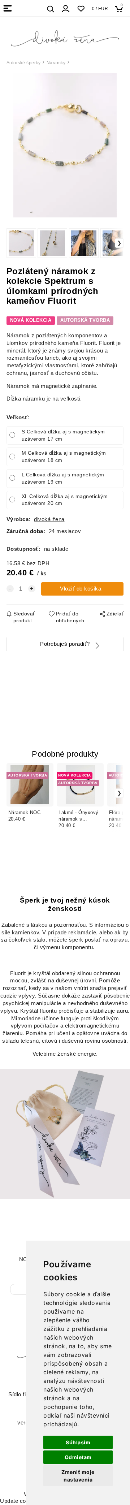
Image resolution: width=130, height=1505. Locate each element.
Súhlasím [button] (78, 1442)
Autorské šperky (23, 62)
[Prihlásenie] (66, 8)
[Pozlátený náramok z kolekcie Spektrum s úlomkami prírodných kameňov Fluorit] (65, 145)
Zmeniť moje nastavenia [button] (78, 1476)
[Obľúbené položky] (80, 8)
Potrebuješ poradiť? (65, 644)
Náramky (56, 62)
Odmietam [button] (78, 1457)
